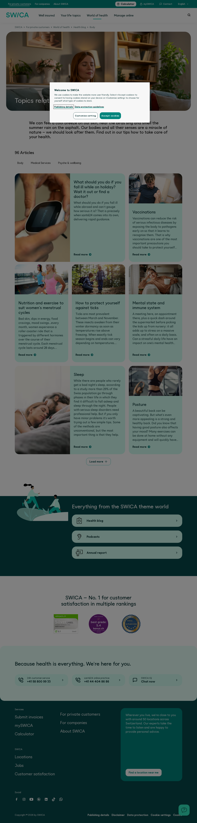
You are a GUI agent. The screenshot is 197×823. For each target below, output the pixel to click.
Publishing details (63, 107)
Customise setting (85, 115)
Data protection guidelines (89, 107)
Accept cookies (110, 115)
